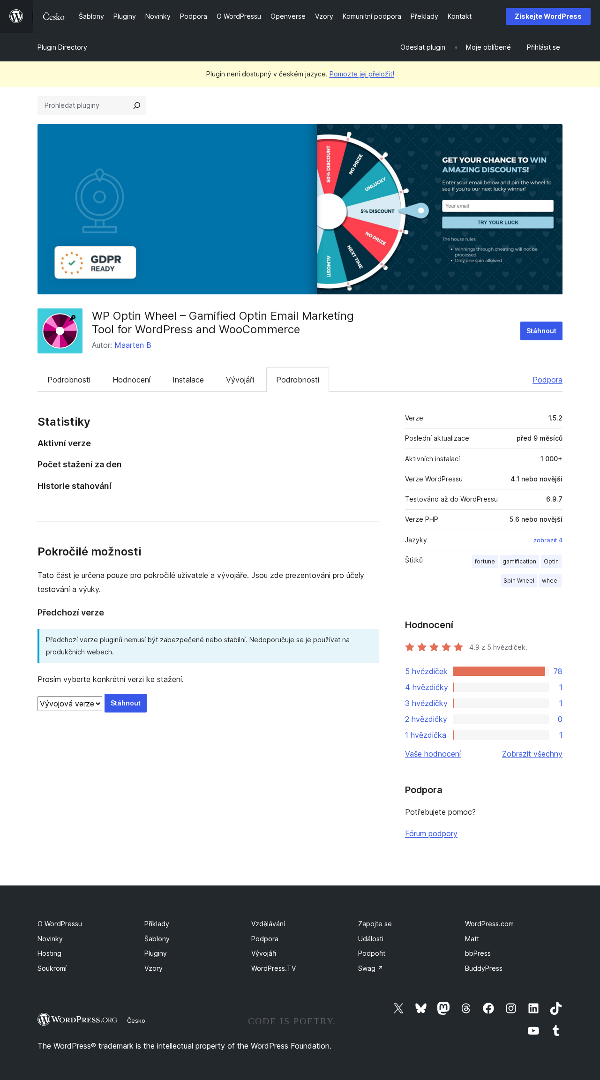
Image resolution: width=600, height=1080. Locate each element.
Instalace (188, 379)
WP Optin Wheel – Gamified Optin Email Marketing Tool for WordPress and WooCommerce (223, 322)
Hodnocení (131, 379)
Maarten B (132, 345)
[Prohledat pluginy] (137, 105)
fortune (485, 561)
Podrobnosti (68, 379)
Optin (551, 561)
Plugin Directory (62, 47)
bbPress (478, 953)
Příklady (156, 924)
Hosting (49, 953)
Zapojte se (375, 924)
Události (370, 939)
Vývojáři (240, 379)
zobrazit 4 (547, 540)
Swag (370, 968)
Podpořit (371, 953)
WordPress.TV (273, 968)
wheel (550, 580)
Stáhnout (541, 331)
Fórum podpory (431, 833)
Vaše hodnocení (433, 753)
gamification (519, 561)
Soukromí (52, 968)
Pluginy (155, 953)
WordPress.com (489, 924)
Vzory (153, 968)
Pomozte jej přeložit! (362, 74)
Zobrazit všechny (532, 753)
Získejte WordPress (548, 16)
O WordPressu (60, 924)
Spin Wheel (518, 580)
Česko (136, 1020)
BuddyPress (483, 968)
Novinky (50, 939)
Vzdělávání (268, 924)
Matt (472, 939)
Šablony (157, 939)
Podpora (547, 379)
